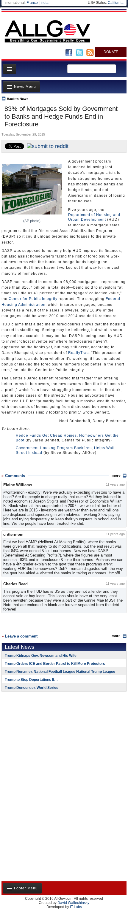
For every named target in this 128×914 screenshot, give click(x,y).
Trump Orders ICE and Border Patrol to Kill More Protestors (55, 664)
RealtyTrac (78, 353)
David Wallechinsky (73, 903)
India (44, 3)
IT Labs (76, 907)
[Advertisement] (38, 734)
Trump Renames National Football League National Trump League (60, 672)
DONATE (111, 52)
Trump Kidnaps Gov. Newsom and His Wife (41, 656)
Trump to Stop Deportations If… (31, 680)
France (32, 3)
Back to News (17, 99)
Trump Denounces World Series (31, 688)
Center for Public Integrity (33, 299)
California (116, 3)
